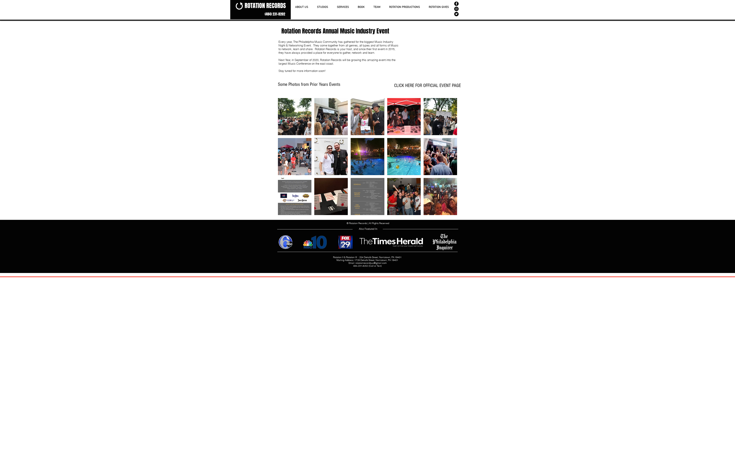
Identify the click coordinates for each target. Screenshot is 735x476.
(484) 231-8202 (275, 14)
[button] (294, 116)
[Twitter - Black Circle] (456, 14)
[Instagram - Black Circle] (456, 9)
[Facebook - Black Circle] (456, 4)
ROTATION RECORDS (265, 5)
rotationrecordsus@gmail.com (371, 263)
